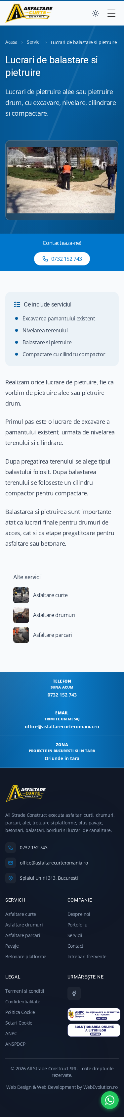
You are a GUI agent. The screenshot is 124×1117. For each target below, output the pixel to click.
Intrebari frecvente (86, 956)
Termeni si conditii (24, 991)
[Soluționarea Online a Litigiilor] (93, 1030)
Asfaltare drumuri (24, 925)
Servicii (34, 42)
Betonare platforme (25, 956)
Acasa (11, 42)
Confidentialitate (22, 1001)
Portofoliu (77, 925)
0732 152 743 (66, 258)
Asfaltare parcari (22, 935)
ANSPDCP (15, 1044)
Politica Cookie (20, 1012)
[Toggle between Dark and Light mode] (95, 13)
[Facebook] (74, 993)
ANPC (11, 1033)
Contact (75, 946)
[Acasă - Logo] (29, 13)
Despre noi (78, 914)
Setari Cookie (18, 1023)
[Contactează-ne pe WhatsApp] (110, 1100)
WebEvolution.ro (100, 1087)
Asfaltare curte (20, 914)
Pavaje (12, 946)
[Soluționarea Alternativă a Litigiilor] (93, 1014)
